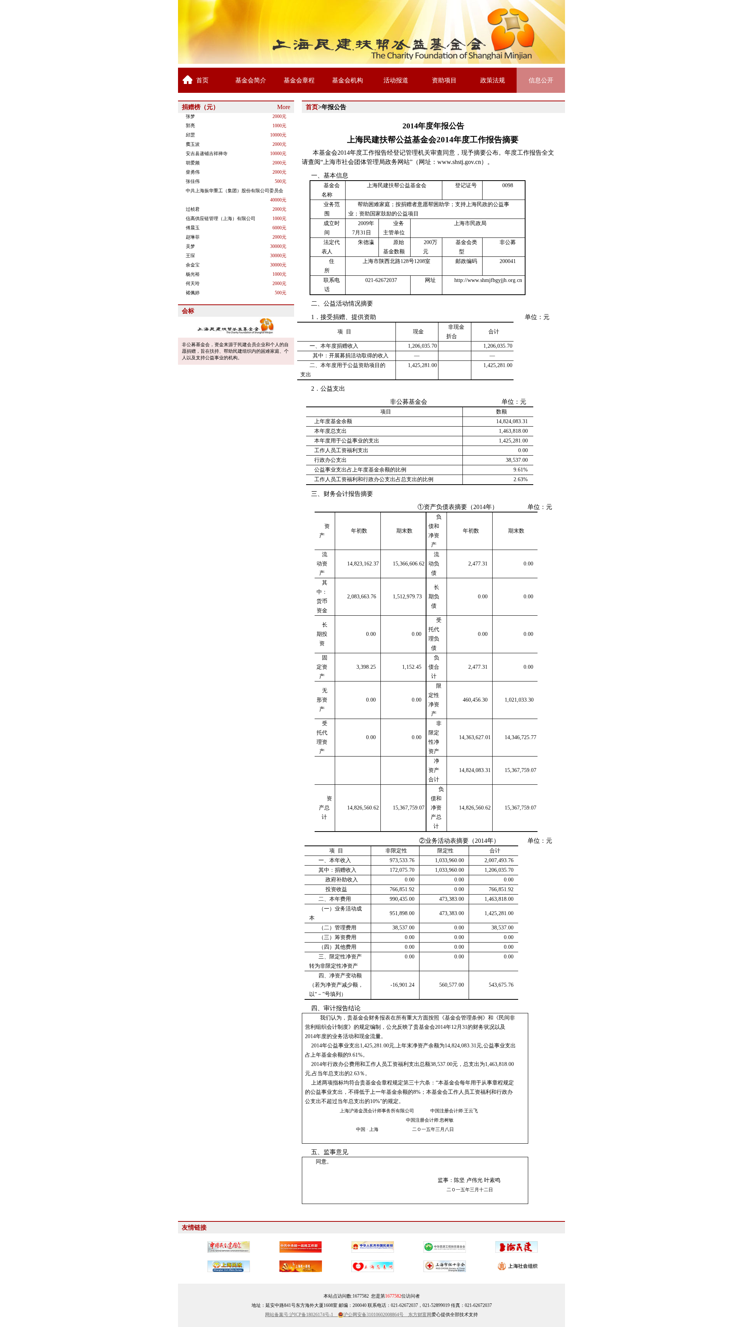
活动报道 (395, 80)
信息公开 (541, 80)
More (283, 107)
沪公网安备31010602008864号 (375, 1314)
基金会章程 (299, 80)
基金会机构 (347, 80)
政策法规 (492, 80)
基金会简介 (250, 80)
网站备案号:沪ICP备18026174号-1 (301, 1314)
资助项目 (444, 80)
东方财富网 (419, 1314)
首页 (202, 80)
